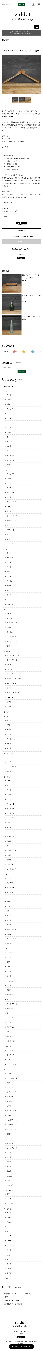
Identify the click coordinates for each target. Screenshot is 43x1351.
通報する (21, 254)
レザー (9, 832)
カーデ (9, 562)
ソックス (10, 1087)
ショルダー (10, 1143)
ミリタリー (10, 455)
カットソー (8, 610)
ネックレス (10, 1055)
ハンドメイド (8, 1190)
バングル (10, 1050)
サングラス (10, 1096)
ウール (9, 399)
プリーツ (10, 1259)
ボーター (10, 994)
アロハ (9, 465)
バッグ (6, 1139)
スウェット (10, 530)
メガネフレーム (12, 1120)
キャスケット (11, 1013)
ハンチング (10, 1041)
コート (6, 874)
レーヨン (10, 423)
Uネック (9, 613)
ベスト (6, 949)
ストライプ (10, 441)
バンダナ (10, 1073)
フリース (10, 544)
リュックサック (12, 1148)
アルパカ (10, 604)
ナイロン (10, 511)
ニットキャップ (12, 1004)
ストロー (10, 985)
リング (9, 1059)
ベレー (9, 1032)
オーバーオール (12, 516)
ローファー (10, 674)
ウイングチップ (12, 660)
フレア (9, 1268)
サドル (9, 688)
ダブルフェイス (12, 641)
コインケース (11, 1092)
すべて (6, 352)
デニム (9, 488)
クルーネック (11, 637)
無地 (8, 404)
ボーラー (10, 1008)
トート (9, 1157)
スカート (7, 1255)
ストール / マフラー (13, 1078)
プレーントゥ (11, 683)
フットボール (11, 739)
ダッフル (10, 892)
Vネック (9, 729)
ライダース (10, 813)
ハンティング (11, 850)
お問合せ (7, 1297)
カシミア (10, 558)
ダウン (9, 827)
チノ (8, 525)
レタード (10, 590)
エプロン (10, 1106)
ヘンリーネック (12, 623)
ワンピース (8, 1209)
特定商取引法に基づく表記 (13, 1304)
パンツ (6, 470)
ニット (6, 549)
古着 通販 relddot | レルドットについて (17, 1294)
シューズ (7, 651)
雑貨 (8, 1083)
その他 (9, 702)
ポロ (8, 646)
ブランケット (11, 1129)
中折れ (9, 990)
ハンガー (10, 1125)
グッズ (6, 1070)
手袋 (8, 1134)
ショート (10, 539)
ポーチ (9, 1166)
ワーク (9, 418)
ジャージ (10, 864)
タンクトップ (8, 754)
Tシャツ (7, 716)
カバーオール (11, 836)
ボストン (10, 1171)
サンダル (10, 706)
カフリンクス (11, 1064)
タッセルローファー (14, 678)
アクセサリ (8, 1046)
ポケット (10, 743)
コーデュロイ (11, 502)
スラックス (10, 474)
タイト (9, 1273)
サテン (9, 846)
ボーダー (10, 748)
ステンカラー (11, 929)
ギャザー (10, 1264)
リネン (9, 413)
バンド (9, 734)
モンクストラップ (13, 692)
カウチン (10, 576)
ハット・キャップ (10, 981)
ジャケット (8, 777)
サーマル (10, 618)
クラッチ (10, 1162)
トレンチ (10, 911)
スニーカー (10, 697)
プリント (10, 720)
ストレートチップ (13, 655)
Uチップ (9, 664)
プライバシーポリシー (11, 1300)
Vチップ (9, 669)
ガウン (9, 901)
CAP (8, 999)
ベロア (9, 432)
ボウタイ (10, 1101)
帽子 (8, 1194)
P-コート (10, 906)
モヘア (9, 595)
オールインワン (12, 520)
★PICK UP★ (8, 386)
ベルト (9, 1115)
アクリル (10, 571)
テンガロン (10, 1027)
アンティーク (8, 1176)
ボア (8, 962)
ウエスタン (10, 427)
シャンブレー (11, 460)
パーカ (9, 762)
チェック (10, 409)
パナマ (9, 1022)
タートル (10, 581)
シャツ (6, 391)
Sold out (21, 242)
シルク (9, 446)
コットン (10, 395)
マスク (6, 1278)
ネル (8, 437)
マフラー (10, 1203)
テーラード (10, 804)
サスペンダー (11, 1110)
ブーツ (6, 712)
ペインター (10, 492)
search (21, 4)
